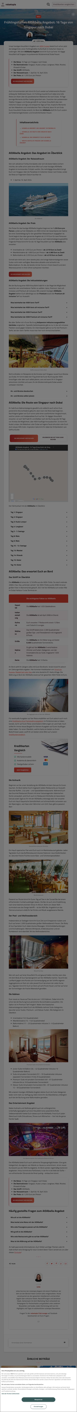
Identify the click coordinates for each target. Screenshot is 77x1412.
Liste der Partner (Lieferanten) (10, 1394)
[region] (38, 1390)
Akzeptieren (38, 1399)
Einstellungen (38, 1406)
